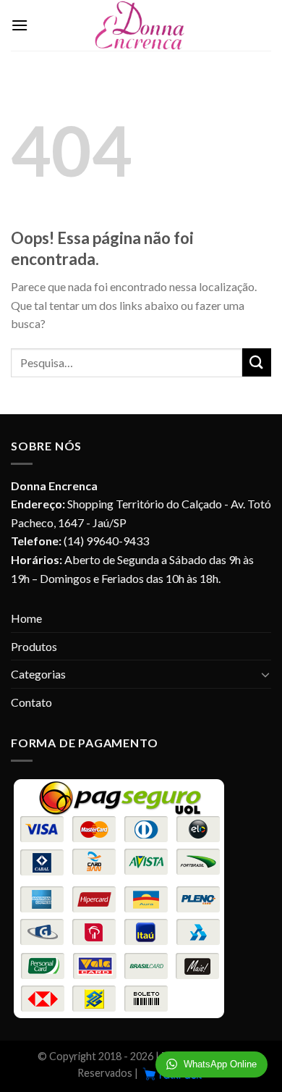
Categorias (38, 674)
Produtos (34, 646)
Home (26, 618)
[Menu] (19, 25)
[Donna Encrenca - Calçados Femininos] (141, 25)
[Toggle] (265, 674)
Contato (31, 702)
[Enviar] (256, 362)
